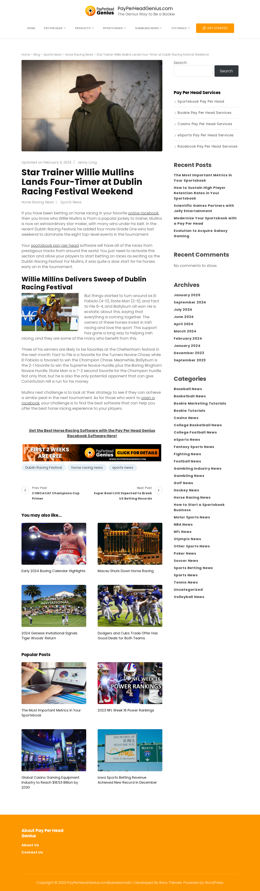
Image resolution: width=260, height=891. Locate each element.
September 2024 (190, 302)
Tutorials (179, 28)
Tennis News (186, 582)
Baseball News (188, 388)
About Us (30, 845)
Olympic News (187, 539)
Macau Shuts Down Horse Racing (126, 570)
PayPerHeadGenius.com (145, 8)
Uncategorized (188, 589)
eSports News (187, 439)
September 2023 (190, 360)
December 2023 (189, 352)
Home (31, 28)
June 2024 (184, 316)
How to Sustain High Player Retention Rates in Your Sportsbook (200, 193)
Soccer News (186, 560)
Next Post (123, 493)
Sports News (113, 28)
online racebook (143, 213)
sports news (122, 467)
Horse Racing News (38, 202)
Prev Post (55, 493)
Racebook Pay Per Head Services (208, 146)
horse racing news (87, 467)
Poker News (185, 553)
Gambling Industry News (198, 468)
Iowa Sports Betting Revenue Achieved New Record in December (127, 780)
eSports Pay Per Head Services (206, 135)
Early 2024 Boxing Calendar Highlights (53, 570)
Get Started (217, 28)
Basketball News (190, 396)
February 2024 (188, 338)
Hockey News (186, 490)
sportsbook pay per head (55, 245)
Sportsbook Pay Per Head (201, 101)
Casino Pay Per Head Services (205, 123)
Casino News (186, 417)
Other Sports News (192, 546)
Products (82, 28)
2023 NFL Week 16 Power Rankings (126, 710)
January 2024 (187, 345)
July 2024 (183, 309)
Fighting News (187, 454)
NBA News (183, 524)
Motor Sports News (192, 517)
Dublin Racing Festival (43, 467)
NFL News (182, 531)
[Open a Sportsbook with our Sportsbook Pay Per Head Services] (92, 452)
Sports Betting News (193, 567)
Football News (187, 461)
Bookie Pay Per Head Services (204, 112)
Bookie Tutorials (189, 410)
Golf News (183, 483)
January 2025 (187, 295)
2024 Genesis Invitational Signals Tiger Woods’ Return (49, 635)
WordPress (214, 882)
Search (180, 62)
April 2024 (183, 324)
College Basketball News (198, 425)
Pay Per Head (53, 28)
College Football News (195, 432)
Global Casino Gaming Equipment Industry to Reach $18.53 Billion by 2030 (50, 782)
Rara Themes (170, 882)
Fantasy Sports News (194, 446)
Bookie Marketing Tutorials (200, 403)
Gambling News (147, 28)
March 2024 (185, 331)
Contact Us (32, 852)
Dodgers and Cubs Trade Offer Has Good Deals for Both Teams (128, 635)
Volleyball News (189, 596)
